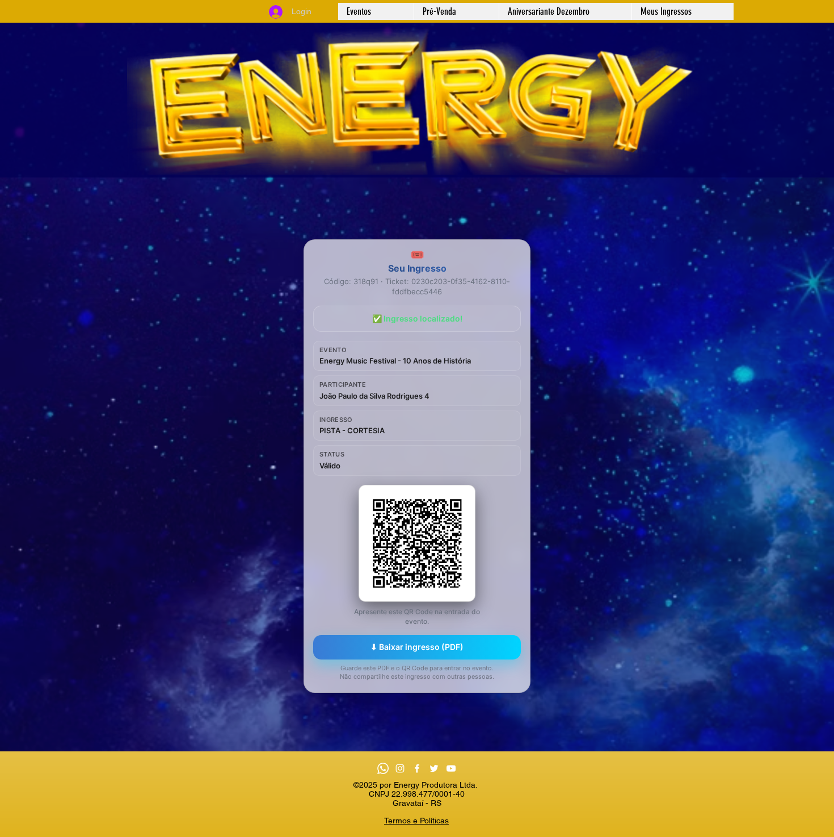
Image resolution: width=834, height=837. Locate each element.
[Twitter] (434, 768)
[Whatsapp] (383, 768)
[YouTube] (451, 768)
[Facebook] (417, 768)
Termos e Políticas (416, 820)
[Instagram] (400, 768)
